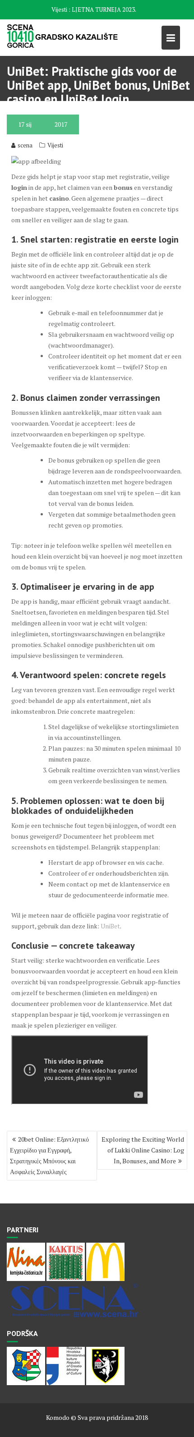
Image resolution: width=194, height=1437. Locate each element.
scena (25, 145)
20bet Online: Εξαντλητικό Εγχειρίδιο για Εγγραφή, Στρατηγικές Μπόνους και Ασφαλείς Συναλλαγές (49, 1155)
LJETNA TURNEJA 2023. (104, 9)
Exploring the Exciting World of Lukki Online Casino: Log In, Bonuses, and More (143, 1150)
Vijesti (55, 145)
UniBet (110, 926)
